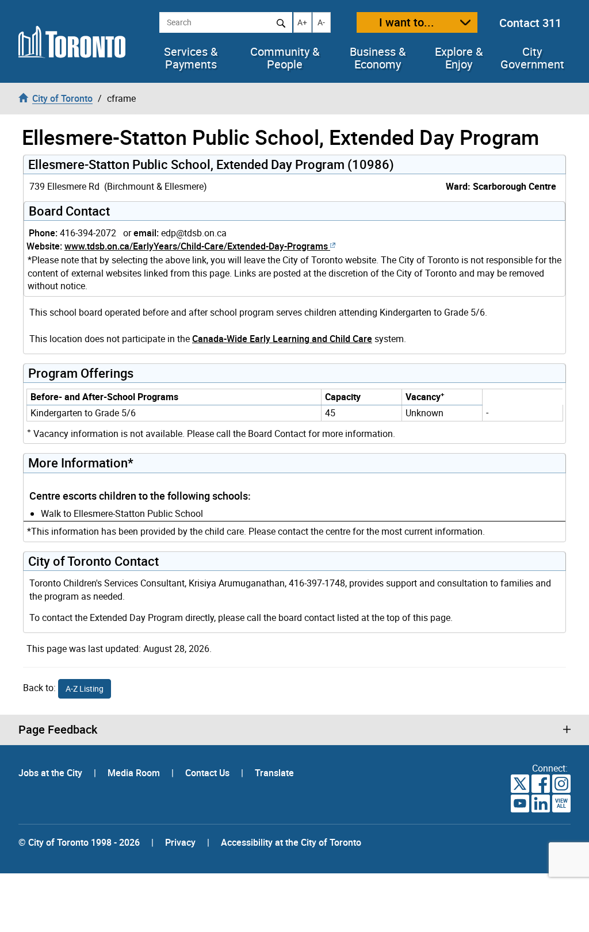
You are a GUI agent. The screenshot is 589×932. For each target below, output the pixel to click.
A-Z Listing (85, 688)
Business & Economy (378, 58)
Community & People (284, 58)
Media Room (135, 772)
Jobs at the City (51, 772)
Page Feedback (57, 730)
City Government (532, 58)
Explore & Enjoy (459, 58)
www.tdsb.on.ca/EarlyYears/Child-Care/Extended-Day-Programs (196, 246)
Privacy (180, 842)
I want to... (406, 22)
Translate (274, 772)
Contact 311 (530, 22)
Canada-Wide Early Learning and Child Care (282, 338)
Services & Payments (190, 58)
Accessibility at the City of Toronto (291, 842)
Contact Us (208, 772)
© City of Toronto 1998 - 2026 (79, 842)
